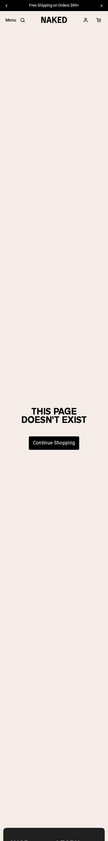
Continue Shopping (54, 443)
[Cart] (98, 20)
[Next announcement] (101, 5)
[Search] (22, 20)
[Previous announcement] (6, 5)
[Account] (85, 20)
